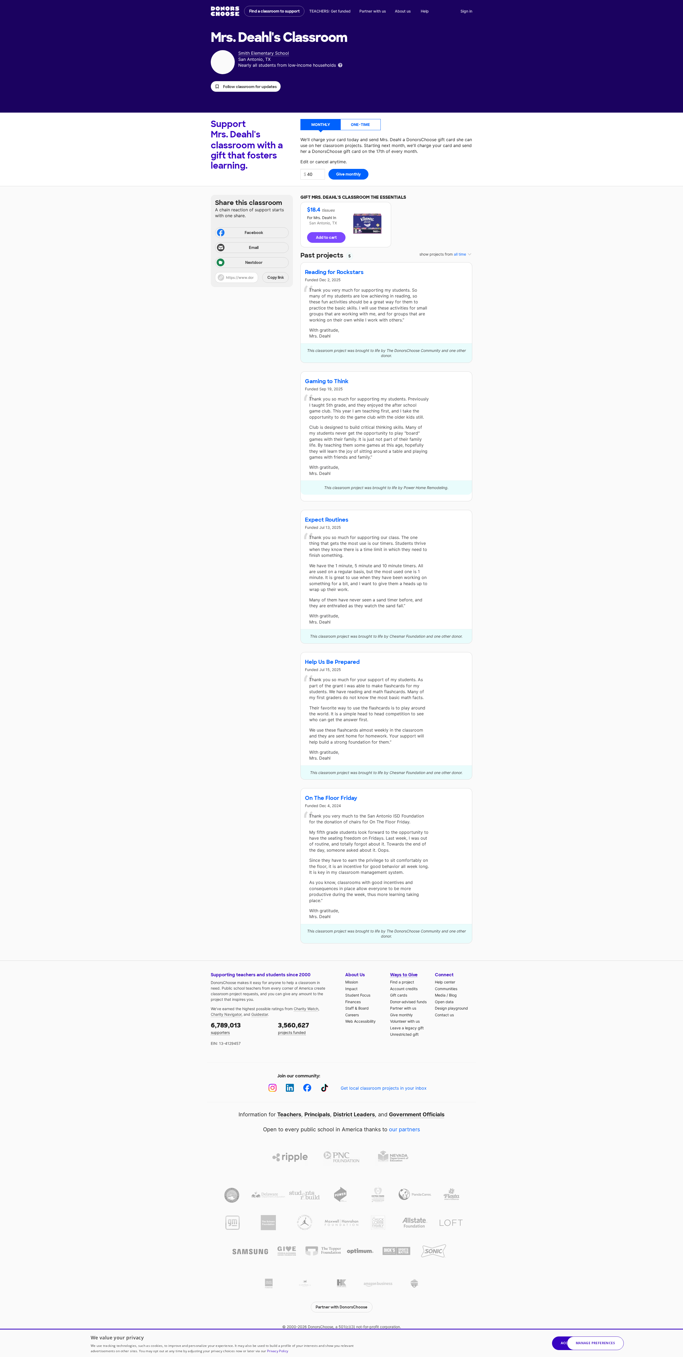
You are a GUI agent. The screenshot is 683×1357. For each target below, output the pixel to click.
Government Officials (416, 1114)
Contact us (444, 1015)
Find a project (402, 982)
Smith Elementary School (263, 53)
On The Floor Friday (331, 798)
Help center (445, 982)
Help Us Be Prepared (332, 661)
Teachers (289, 1114)
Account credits (404, 988)
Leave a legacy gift (407, 1028)
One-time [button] (360, 124)
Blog (453, 995)
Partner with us (372, 11)
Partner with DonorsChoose (341, 1307)
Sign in (466, 11)
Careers (352, 1015)
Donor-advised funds (408, 1001)
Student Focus (357, 995)
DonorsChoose (225, 11)
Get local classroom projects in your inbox (384, 1088)
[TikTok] (324, 1088)
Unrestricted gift (404, 1034)
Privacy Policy (277, 1351)
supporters (226, 1028)
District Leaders (354, 1114)
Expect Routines (326, 519)
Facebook (254, 232)
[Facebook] (307, 1088)
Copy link (275, 277)
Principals (317, 1114)
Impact (351, 988)
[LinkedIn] (289, 1088)
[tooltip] (340, 65)
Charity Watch (306, 1008)
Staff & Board (357, 1008)
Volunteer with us (405, 1021)
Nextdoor (254, 262)
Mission (351, 982)
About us (403, 11)
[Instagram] (272, 1088)
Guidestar (259, 1014)
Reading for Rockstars (334, 272)
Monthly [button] (320, 124)
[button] (246, 86)
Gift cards (398, 995)
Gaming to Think (326, 381)
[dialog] (341, 1343)
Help (425, 11)
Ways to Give (404, 975)
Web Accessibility (360, 1021)
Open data (444, 1001)
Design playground (451, 1008)
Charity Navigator (226, 1014)
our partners (404, 1129)
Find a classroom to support (274, 11)
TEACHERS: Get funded (330, 11)
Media (440, 995)
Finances (353, 1001)
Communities (446, 988)
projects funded (293, 1028)
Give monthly (401, 1015)
